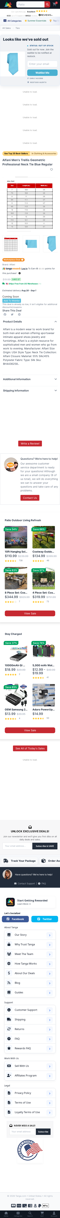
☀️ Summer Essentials (35, 20)
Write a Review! (30, 443)
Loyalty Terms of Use (27, 1112)
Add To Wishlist (12, 300)
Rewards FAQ (23, 1048)
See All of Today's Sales (30, 748)
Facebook (18, 919)
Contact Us (30, 497)
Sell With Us (22, 1066)
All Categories (14, 21)
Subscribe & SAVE (45, 846)
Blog (17, 983)
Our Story (21, 935)
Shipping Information (16, 390)
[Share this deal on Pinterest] (20, 314)
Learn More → (24, 903)
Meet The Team (24, 954)
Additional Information (17, 379)
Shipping (20, 1019)
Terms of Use (23, 1102)
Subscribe (43, 1131)
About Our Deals (25, 973)
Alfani (12, 264)
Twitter (47, 919)
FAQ (44, 883)
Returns (19, 1029)
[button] (19, 273)
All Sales (6, 28)
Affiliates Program (26, 1075)
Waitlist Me (42, 72)
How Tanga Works (26, 963)
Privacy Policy (23, 1093)
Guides (19, 992)
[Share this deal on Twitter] (13, 314)
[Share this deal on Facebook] (5, 314)
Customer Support (26, 1010)
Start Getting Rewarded (32, 900)
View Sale (30, 613)
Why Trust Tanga (25, 944)
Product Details (12, 321)
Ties (18, 28)
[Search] (47, 4)
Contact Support (26, 883)
